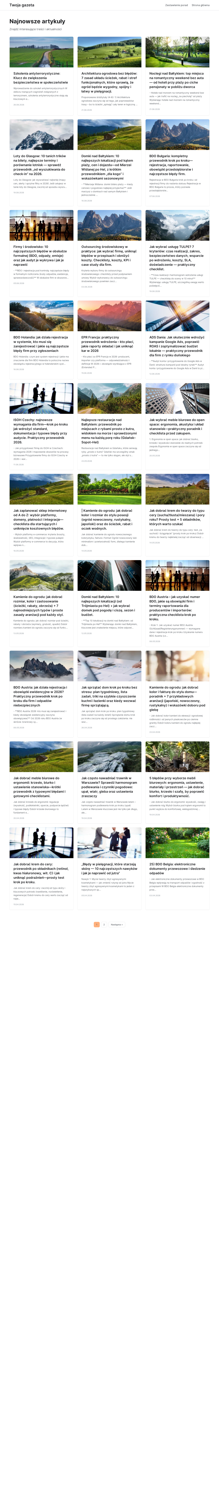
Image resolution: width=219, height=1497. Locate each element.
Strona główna (201, 5)
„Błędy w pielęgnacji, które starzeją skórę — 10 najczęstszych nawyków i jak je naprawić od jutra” (109, 868)
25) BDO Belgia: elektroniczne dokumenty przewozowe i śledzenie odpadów (177, 868)
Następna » (117, 924)
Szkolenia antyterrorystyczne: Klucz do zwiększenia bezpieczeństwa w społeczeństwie (40, 78)
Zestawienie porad (176, 5)
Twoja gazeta (21, 5)
